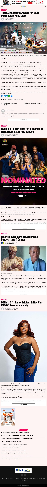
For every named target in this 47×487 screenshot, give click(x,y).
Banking (3, 478)
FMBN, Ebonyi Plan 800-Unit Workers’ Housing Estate (11, 441)
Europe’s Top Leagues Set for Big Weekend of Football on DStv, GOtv (15, 453)
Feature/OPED (12, 478)
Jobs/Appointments (24, 478)
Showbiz (30, 478)
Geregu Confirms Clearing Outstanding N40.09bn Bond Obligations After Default (17, 438)
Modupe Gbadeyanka (10, 243)
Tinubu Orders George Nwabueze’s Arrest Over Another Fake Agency (15, 432)
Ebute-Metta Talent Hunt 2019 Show (15, 99)
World (44, 478)
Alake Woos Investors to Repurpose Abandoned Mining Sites (13, 450)
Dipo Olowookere (9, 19)
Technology (39, 478)
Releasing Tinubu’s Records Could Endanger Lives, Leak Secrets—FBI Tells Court (17, 435)
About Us (21, 480)
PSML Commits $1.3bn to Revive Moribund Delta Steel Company (14, 444)
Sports (34, 478)
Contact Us (26, 480)
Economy (7, 478)
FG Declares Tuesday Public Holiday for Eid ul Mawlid (11, 458)
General (17, 478)
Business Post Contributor (11, 135)
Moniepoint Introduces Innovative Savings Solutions (11, 447)
